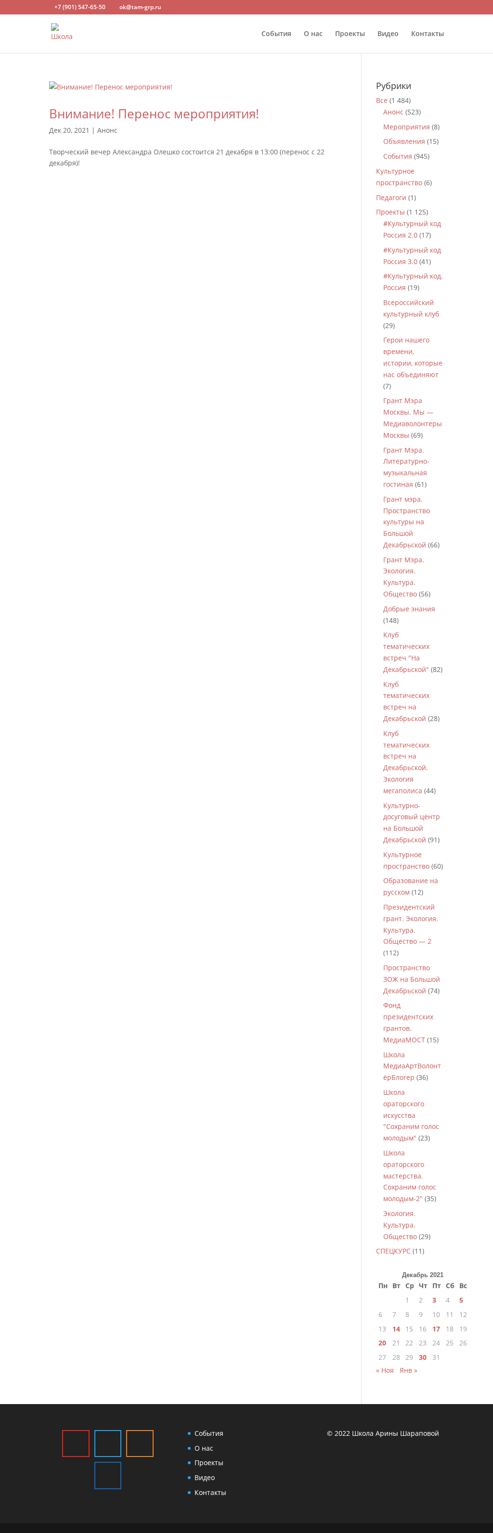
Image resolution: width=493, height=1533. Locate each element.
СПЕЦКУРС (393, 1250)
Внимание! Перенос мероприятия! (154, 113)
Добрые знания (409, 608)
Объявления (404, 141)
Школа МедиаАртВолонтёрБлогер (412, 1066)
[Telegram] (108, 1443)
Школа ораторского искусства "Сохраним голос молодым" (411, 1115)
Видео (388, 34)
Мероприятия (406, 126)
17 (436, 1328)
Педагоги (391, 197)
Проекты (350, 34)
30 (423, 1357)
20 (382, 1342)
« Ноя (385, 1370)
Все (382, 100)
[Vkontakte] (108, 1475)
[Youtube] (75, 1443)
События (276, 34)
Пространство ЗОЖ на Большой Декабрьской (411, 979)
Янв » (408, 1370)
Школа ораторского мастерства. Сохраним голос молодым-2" (409, 1175)
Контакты (427, 34)
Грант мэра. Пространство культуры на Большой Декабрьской (406, 521)
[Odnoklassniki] (140, 1443)
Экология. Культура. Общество (400, 1225)
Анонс (107, 130)
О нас (313, 34)
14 (396, 1328)
